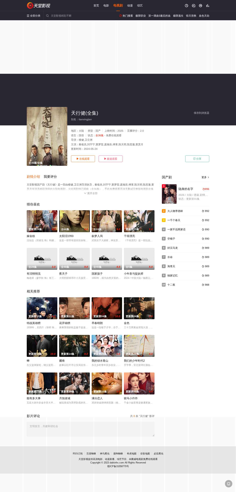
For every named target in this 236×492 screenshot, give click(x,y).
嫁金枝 (31, 236)
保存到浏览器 (201, 112)
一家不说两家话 (176, 229)
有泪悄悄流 (34, 273)
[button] (35, 177)
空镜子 (171, 238)
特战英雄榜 (34, 323)
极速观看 (110, 158)
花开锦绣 (64, 323)
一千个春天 (173, 220)
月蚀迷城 (64, 398)
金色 (126, 323)
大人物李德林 (175, 210)
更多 (205, 177)
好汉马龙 (172, 247)
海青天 (171, 266)
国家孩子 (97, 273)
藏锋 (62, 360)
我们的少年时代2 (134, 360)
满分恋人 (97, 398)
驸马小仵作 (131, 398)
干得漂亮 (129, 236)
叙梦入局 (97, 236)
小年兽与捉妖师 (133, 273)
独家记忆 (172, 275)
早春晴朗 (97, 323)
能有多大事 (34, 398)
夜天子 (63, 273)
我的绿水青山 (100, 360)
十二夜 (171, 284)
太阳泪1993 (66, 236)
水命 (170, 257)
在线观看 (83, 158)
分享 (197, 158)
